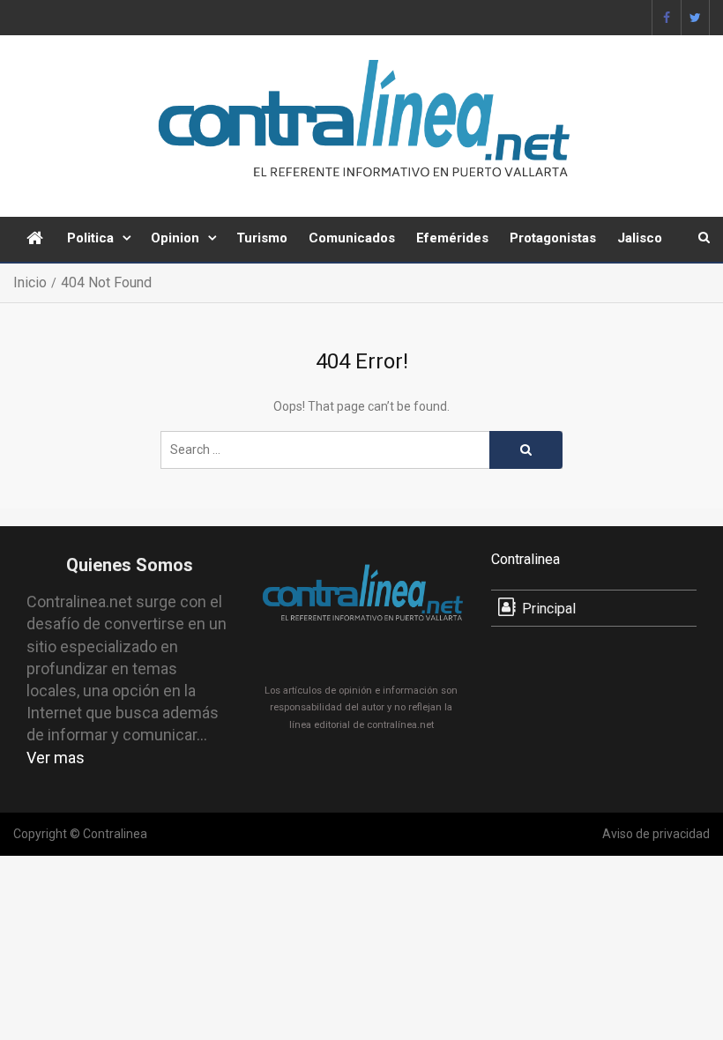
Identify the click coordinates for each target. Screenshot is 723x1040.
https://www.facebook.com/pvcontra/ (666, 17)
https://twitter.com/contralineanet (695, 17)
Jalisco (639, 238)
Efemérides (452, 238)
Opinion (175, 238)
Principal (549, 608)
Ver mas (55, 757)
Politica (90, 238)
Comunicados (352, 238)
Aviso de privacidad (656, 834)
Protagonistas (553, 238)
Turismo (261, 238)
